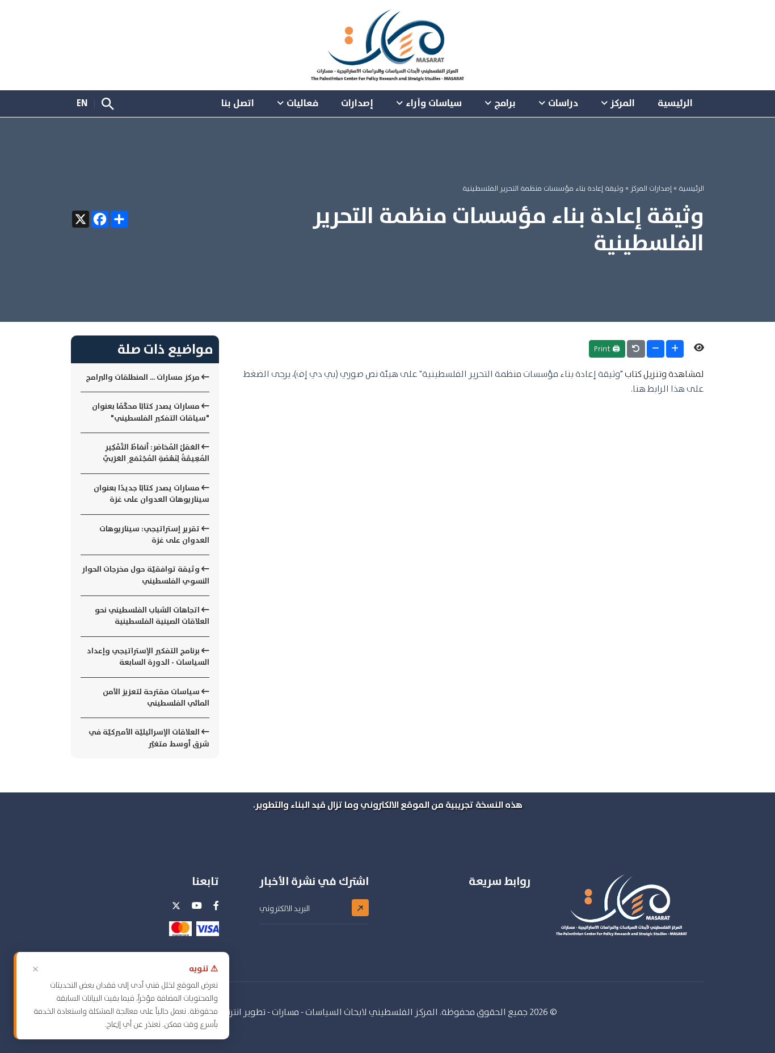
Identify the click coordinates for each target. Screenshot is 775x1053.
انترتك (231, 1012)
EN (82, 103)
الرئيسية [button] (675, 103)
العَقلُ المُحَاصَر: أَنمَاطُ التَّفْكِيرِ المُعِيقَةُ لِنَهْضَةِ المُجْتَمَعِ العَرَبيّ (156, 452)
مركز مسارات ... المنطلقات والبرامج (143, 377)
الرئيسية (691, 188)
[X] (176, 910)
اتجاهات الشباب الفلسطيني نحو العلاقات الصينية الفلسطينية (152, 615)
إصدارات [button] (357, 103)
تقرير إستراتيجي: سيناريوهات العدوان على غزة (154, 534)
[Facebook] (216, 906)
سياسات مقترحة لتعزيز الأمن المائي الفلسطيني (156, 697)
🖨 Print (607, 348)
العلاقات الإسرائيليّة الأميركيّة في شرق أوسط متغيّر (149, 737)
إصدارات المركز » (648, 188)
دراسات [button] (563, 103)
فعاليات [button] (302, 103)
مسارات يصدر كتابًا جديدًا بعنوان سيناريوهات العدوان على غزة (151, 493)
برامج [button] (505, 103)
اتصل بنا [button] (237, 103)
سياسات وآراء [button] (434, 103)
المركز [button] (622, 103)
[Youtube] (197, 906)
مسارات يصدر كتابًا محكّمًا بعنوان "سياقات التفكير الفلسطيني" (150, 411)
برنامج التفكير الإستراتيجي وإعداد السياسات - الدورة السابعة (148, 656)
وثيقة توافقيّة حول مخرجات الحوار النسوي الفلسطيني (145, 574)
